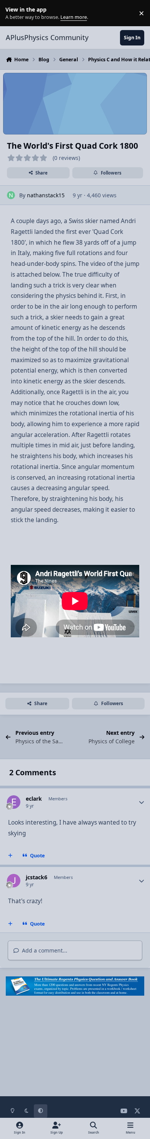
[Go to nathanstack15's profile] (11, 195)
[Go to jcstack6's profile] (13, 880)
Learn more (15, 13)
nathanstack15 (46, 195)
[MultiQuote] (10, 856)
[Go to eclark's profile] (13, 802)
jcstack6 (36, 877)
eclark (34, 798)
